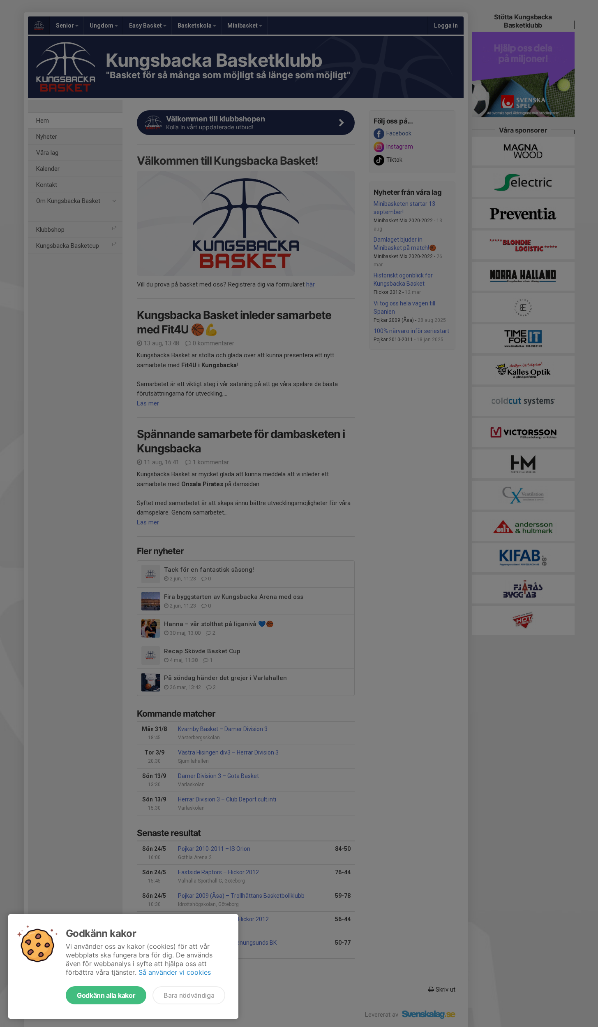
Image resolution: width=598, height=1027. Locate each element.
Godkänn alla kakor (106, 995)
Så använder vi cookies (175, 972)
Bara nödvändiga (189, 995)
